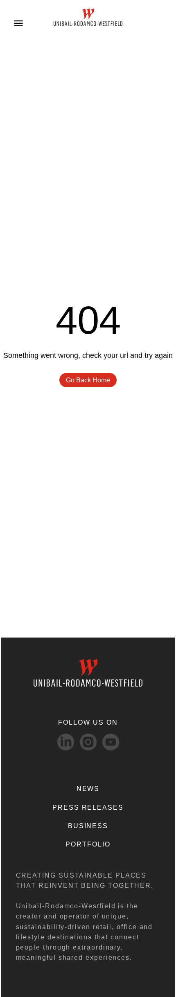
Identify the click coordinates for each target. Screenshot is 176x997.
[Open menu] (18, 22)
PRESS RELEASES (88, 807)
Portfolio (87, 844)
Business (88, 825)
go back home (88, 380)
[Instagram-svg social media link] (88, 742)
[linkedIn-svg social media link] (65, 742)
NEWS (88, 788)
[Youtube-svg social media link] (111, 742)
